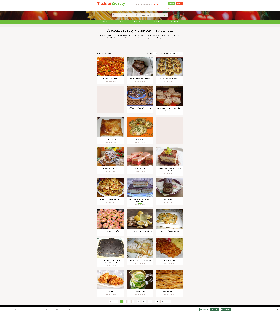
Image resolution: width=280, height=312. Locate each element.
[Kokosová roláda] (169, 187)
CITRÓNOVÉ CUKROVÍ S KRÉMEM (111, 231)
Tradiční (111, 3)
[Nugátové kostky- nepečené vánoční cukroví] (110, 248)
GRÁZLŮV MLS (140, 139)
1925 (156, 302)
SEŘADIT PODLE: (163, 53)
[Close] (277, 309)
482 (138, 302)
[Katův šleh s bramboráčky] (110, 66)
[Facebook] (154, 4)
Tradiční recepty (101, 25)
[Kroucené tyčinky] (169, 279)
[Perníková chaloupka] (110, 156)
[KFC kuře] (110, 279)
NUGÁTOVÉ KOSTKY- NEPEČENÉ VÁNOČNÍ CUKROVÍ (111, 261)
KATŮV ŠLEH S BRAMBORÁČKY (111, 79)
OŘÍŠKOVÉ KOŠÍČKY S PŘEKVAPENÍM (140, 108)
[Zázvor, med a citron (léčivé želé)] (140, 219)
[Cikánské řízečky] (169, 248)
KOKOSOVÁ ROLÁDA (169, 200)
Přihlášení (171, 3)
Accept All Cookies (225, 309)
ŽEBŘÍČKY (137, 9)
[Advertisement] (140, 46)
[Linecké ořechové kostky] (169, 66)
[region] (140, 309)
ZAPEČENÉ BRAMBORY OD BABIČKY (111, 200)
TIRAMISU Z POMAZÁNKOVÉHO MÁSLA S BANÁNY (169, 170)
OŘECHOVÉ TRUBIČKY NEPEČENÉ (140, 79)
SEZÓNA (122, 9)
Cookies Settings (204, 309)
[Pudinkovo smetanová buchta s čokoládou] (140, 187)
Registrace (179, 3)
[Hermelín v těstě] (110, 127)
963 (144, 302)
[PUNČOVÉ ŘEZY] (140, 156)
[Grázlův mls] (140, 127)
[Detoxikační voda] (140, 279)
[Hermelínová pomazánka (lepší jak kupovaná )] (169, 96)
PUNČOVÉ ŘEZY (140, 168)
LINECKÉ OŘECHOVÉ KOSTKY (169, 79)
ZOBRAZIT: (149, 53)
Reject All (214, 309)
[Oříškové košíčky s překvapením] (140, 96)
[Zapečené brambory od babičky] (110, 187)
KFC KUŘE (111, 292)
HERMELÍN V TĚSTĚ (111, 139)
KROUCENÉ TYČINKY (169, 292)
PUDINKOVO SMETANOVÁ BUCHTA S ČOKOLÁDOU (140, 201)
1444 (150, 302)
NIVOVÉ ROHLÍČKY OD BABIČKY (169, 231)
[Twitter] (157, 4)
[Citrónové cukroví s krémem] (110, 219)
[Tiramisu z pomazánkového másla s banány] (169, 156)
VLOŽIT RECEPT (170, 9)
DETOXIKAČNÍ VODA (140, 292)
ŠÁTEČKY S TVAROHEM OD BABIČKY (140, 260)
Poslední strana (166, 302)
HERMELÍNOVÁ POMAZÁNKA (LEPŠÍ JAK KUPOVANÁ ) (169, 109)
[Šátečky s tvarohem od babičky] (140, 248)
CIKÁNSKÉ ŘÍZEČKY (169, 260)
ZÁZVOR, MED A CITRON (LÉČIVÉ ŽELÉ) (140, 231)
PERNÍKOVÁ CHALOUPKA (110, 168)
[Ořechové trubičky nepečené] (140, 66)
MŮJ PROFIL (153, 9)
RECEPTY (108, 9)
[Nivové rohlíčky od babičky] (169, 219)
